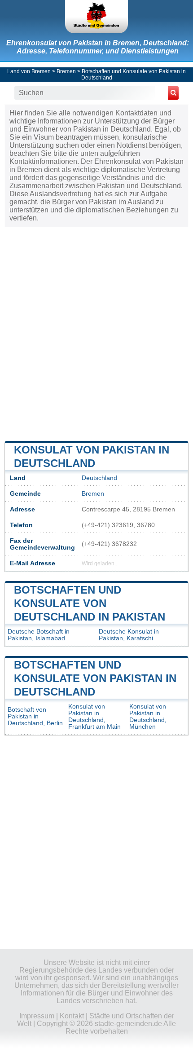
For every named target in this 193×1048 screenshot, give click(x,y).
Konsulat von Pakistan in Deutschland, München (148, 716)
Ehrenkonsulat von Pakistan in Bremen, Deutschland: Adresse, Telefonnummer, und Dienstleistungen (97, 47)
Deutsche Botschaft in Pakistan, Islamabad (39, 635)
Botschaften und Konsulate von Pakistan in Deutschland (95, 678)
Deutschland (99, 478)
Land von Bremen (29, 71)
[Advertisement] (96, 333)
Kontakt (72, 1016)
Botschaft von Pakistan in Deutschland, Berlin (35, 716)
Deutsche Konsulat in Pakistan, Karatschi (129, 635)
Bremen (66, 71)
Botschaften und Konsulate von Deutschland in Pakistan (89, 603)
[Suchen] (173, 93)
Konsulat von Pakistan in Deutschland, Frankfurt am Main (94, 716)
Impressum (36, 1016)
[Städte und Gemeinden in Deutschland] (96, 16)
